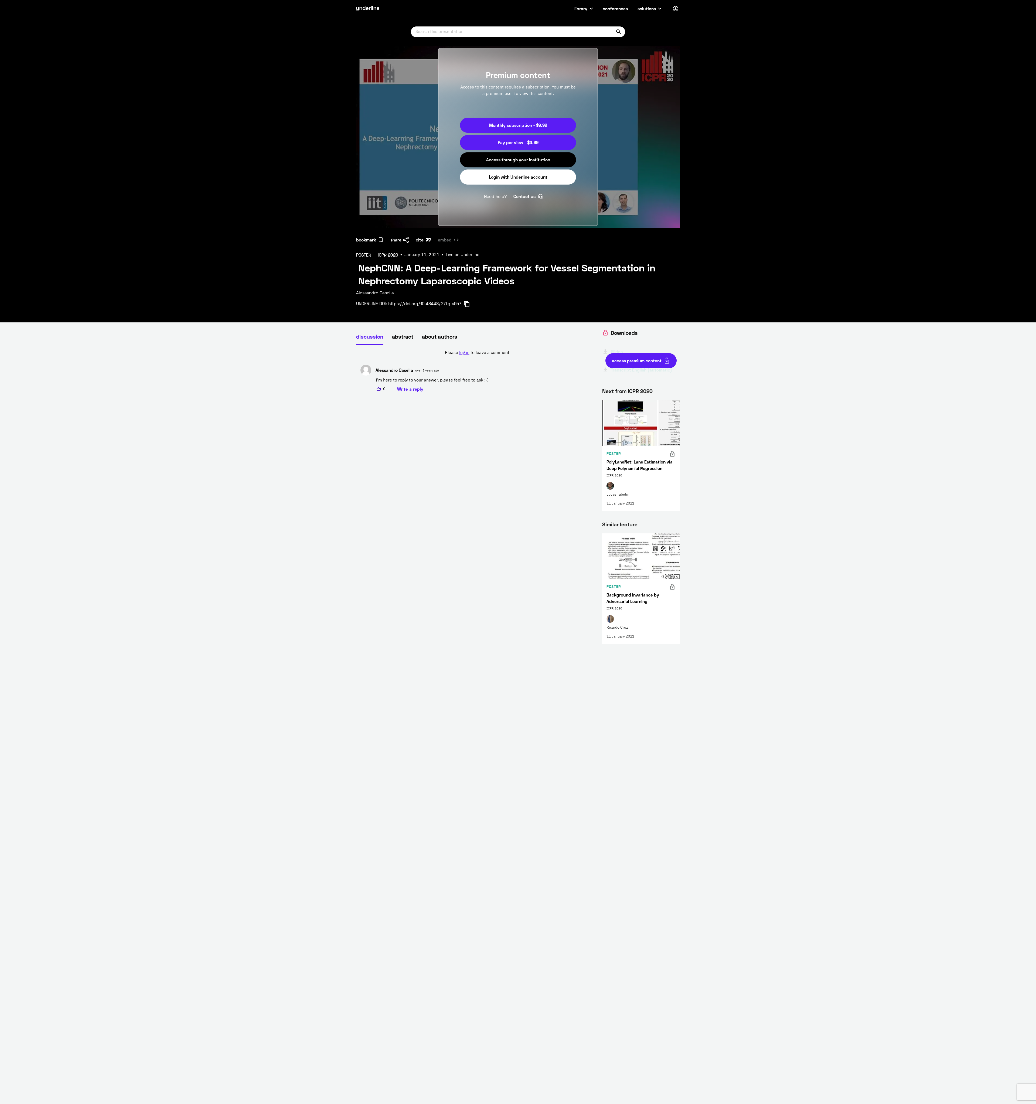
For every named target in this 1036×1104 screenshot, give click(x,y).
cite (420, 239)
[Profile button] (675, 8)
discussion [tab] (369, 336)
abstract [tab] (402, 336)
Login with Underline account (518, 176)
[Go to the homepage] (367, 8)
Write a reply (410, 388)
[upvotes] (379, 389)
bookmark (366, 239)
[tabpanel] (477, 371)
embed (445, 239)
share (395, 239)
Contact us (524, 196)
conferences (615, 8)
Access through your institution (518, 159)
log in (464, 353)
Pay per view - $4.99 (518, 142)
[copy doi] (470, 304)
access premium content (637, 360)
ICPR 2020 (640, 391)
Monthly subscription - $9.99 (518, 125)
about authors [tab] (439, 336)
